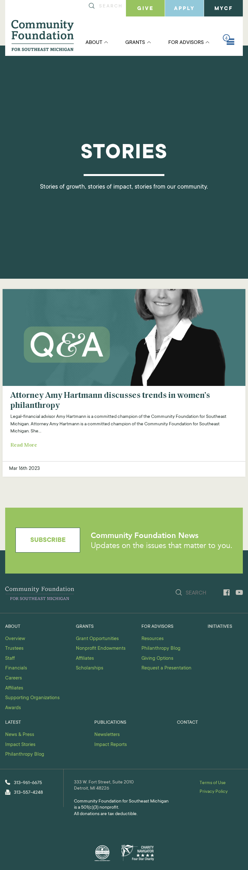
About (94, 43)
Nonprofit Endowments (101, 648)
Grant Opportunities (97, 639)
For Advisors (186, 43)
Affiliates (14, 688)
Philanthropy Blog (161, 648)
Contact (187, 722)
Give (145, 9)
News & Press (19, 735)
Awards (13, 708)
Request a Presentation (166, 668)
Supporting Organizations (32, 698)
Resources (152, 639)
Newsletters (107, 735)
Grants (135, 43)
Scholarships (89, 668)
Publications (110, 722)
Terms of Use (213, 783)
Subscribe (48, 540)
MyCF (223, 9)
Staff (10, 658)
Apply (184, 9)
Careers (13, 678)
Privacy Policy (214, 791)
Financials (16, 668)
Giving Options (157, 658)
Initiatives (220, 626)
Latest (13, 722)
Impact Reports (110, 745)
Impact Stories (20, 745)
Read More (23, 445)
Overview (15, 639)
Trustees (14, 648)
